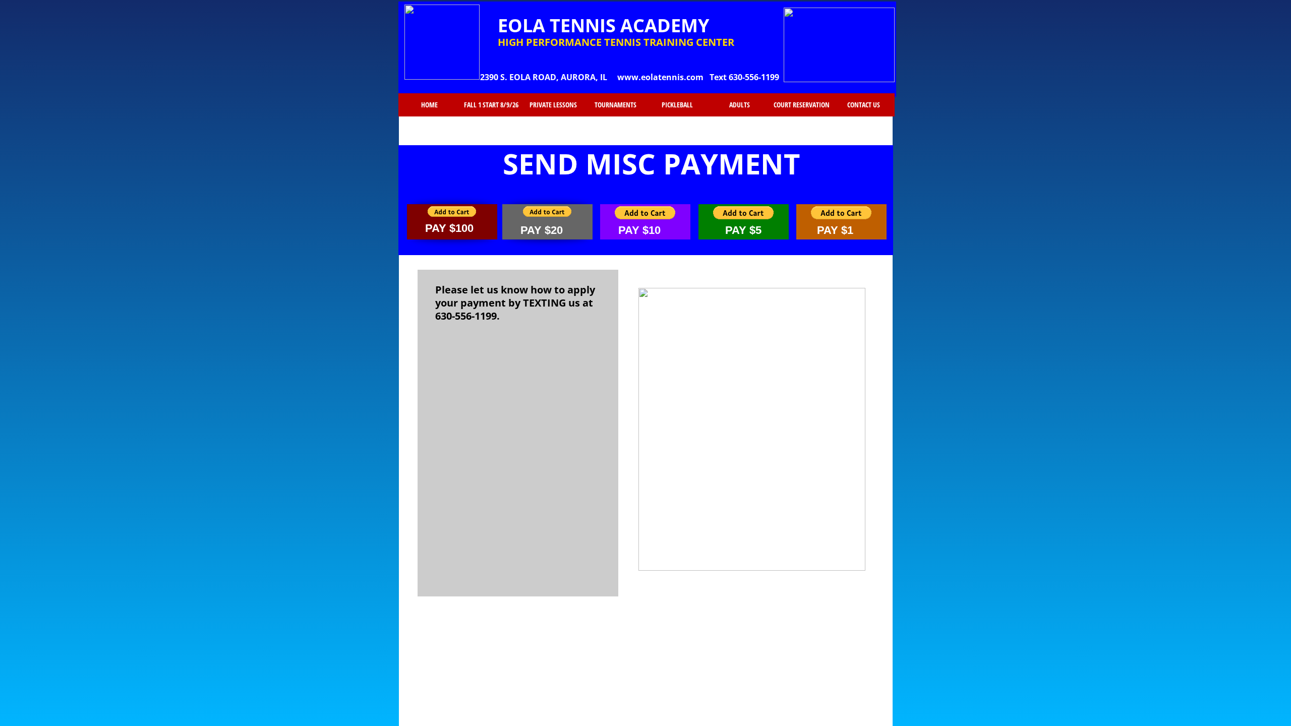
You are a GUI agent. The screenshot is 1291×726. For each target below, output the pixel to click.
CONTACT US (863, 105)
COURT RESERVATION (802, 105)
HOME (429, 105)
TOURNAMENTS (615, 105)
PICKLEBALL (677, 105)
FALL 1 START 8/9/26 (491, 105)
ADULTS (739, 105)
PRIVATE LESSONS (553, 105)
